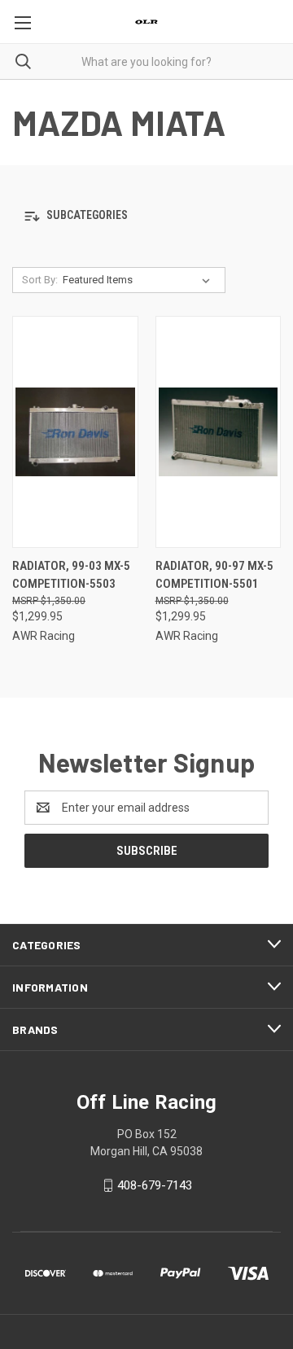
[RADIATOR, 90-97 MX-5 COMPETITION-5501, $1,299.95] (218, 432)
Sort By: (40, 280)
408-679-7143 (154, 1185)
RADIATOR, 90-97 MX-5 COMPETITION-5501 (214, 575)
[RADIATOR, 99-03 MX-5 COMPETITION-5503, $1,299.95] (75, 432)
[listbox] (139, 280)
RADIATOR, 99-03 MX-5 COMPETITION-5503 (71, 575)
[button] (146, 216)
